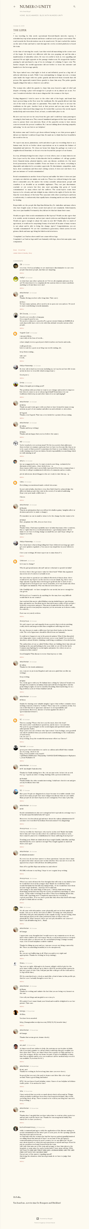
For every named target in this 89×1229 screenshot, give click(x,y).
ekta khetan (24, 293)
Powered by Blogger (46, 1218)
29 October (28, 963)
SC (21, 719)
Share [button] (15, 250)
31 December (41, 1127)
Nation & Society (23, 253)
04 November (34, 1066)
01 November (30, 1011)
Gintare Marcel (50, 1223)
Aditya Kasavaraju (26, 366)
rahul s (22, 461)
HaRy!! (22, 278)
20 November (28, 1091)
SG (21, 790)
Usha (22, 482)
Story (30, 253)
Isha (21, 1091)
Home (22, 15)
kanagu (22, 1011)
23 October (26, 442)
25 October (31, 560)
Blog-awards (32, 15)
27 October (26, 790)
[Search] (74, 6)
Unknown (23, 561)
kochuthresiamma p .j (28, 1127)
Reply (22, 273)
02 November (31, 1045)
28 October (33, 805)
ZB (21, 264)
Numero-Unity (35, 6)
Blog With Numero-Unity (51, 15)
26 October (26, 719)
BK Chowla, (24, 314)
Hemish (23, 746)
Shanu (22, 963)
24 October (37, 541)
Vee (21, 907)
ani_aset (23, 1045)
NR (21, 442)
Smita (22, 383)
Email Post (21, 250)
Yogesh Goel (24, 333)
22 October (26, 264)
